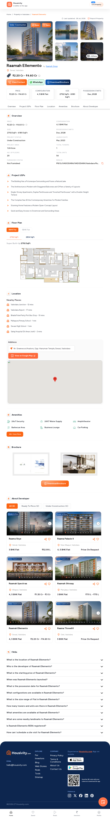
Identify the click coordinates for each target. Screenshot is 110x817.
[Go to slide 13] (41, 622)
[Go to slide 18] (97, 622)
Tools (37, 773)
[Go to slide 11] (90, 532)
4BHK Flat (12, 230)
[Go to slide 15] (46, 622)
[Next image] (50, 523)
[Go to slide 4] (29, 532)
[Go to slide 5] (32, 532)
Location (51, 106)
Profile (99, 815)
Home (9, 14)
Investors (77, 815)
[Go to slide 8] (83, 532)
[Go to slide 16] (48, 622)
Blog (37, 762)
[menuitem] (39, 76)
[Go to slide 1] (22, 532)
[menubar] (39, 75)
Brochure (75, 106)
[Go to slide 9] (85, 532)
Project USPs (25, 106)
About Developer (90, 106)
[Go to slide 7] (37, 532)
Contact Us (56, 769)
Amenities (63, 106)
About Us (54, 765)
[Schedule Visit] (103, 801)
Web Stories (41, 766)
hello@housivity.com (17, 765)
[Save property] (49, 539)
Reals (55, 815)
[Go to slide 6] (34, 532)
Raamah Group (52, 66)
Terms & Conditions (55, 760)
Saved (33, 815)
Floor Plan (39, 106)
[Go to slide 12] (38, 622)
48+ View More (15, 434)
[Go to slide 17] (94, 622)
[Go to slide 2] (24, 532)
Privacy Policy (56, 755)
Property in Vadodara (21, 14)
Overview (12, 106)
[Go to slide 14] (43, 622)
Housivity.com (85, 751)
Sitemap (39, 777)
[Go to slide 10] (88, 532)
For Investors (39, 757)
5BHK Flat (26, 230)
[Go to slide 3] (27, 532)
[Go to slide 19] (99, 622)
